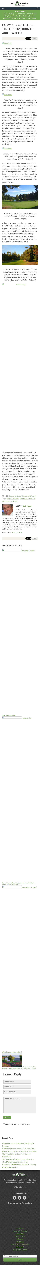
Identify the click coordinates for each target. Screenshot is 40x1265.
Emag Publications (20, 1249)
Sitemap (20, 1239)
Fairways (23, 498)
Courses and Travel (29, 496)
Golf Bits (19, 16)
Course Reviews (31, 14)
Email (34, 38)
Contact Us (20, 1233)
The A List (20, 1247)
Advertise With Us (20, 1231)
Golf (5, 14)
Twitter (13, 532)
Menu (20, 8)
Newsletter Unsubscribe (20, 1244)
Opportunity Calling (18, 18)
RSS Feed (24, 1198)
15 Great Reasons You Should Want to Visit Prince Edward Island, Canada (19, 1068)
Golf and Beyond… (29, 16)
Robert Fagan (20, 11)
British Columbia (13, 498)
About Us (20, 1228)
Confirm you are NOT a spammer (17, 1124)
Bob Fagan (27, 506)
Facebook (19, 532)
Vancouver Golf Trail (9, 501)
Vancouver (31, 498)
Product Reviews (31, 18)
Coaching (11, 14)
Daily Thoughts (10, 16)
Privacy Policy (20, 1236)
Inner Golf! (6, 18)
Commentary (20, 14)
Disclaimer (20, 1241)
